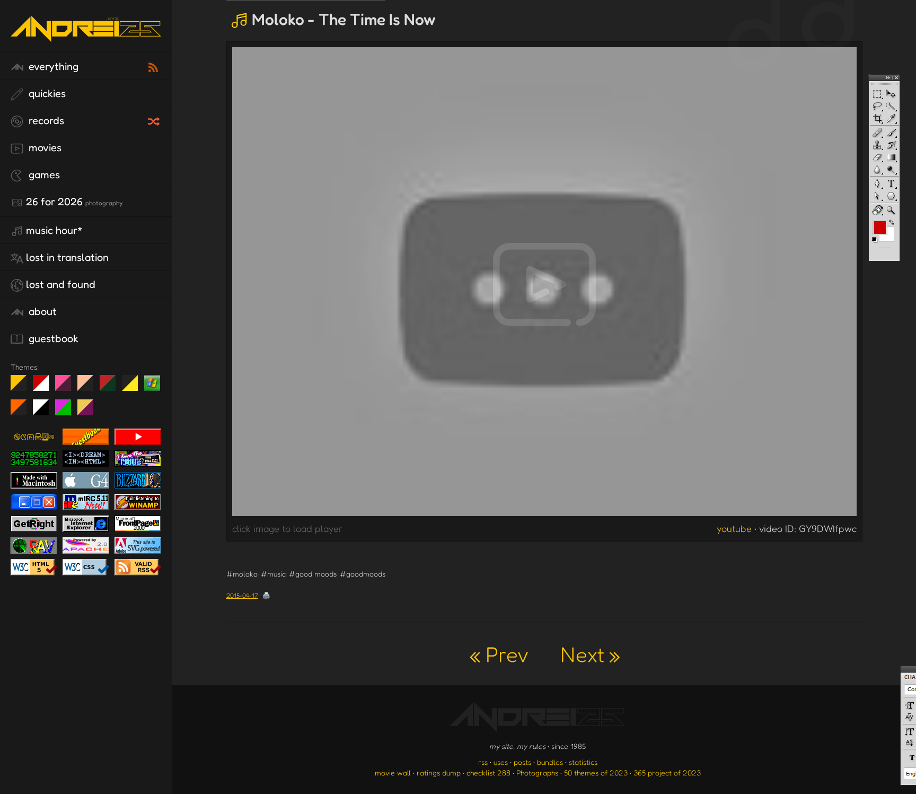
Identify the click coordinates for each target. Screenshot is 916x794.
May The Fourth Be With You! (134, 387)
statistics (583, 761)
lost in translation (67, 257)
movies (43, 147)
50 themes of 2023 (596, 772)
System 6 (45, 411)
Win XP (152, 383)
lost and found (60, 284)
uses (501, 761)
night (23, 387)
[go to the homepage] (86, 40)
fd (66, 387)
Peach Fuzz (89, 387)
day (45, 387)
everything (52, 66)
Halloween (23, 411)
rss (483, 761)
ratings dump (439, 772)
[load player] (544, 284)
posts (522, 761)
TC (89, 411)
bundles (550, 761)
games (43, 174)
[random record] (154, 120)
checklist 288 (488, 772)
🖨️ (266, 595)
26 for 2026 (74, 201)
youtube (734, 528)
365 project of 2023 (667, 772)
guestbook (52, 338)
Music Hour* (54, 230)
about (41, 311)
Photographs (537, 772)
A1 (67, 411)
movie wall (393, 772)
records (45, 120)
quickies (46, 93)
